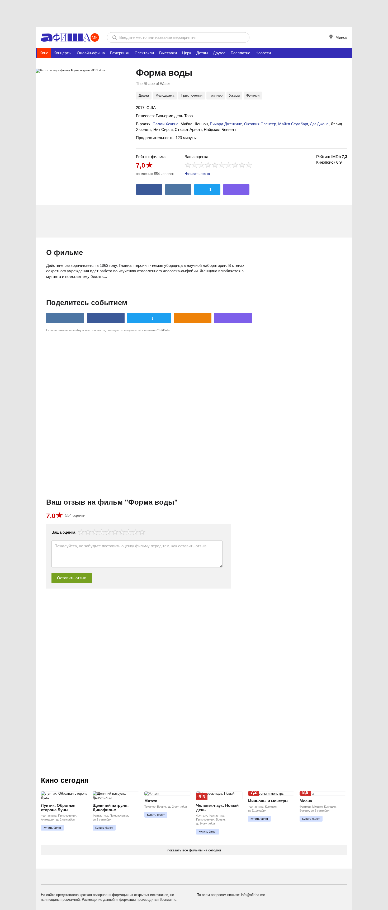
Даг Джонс (319, 124)
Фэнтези (252, 95)
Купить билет (52, 827)
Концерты (63, 53)
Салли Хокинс (165, 124)
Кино (44, 53)
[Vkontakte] (178, 189)
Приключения (191, 95)
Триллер (216, 95)
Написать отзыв (197, 174)
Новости (263, 53)
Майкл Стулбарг (293, 124)
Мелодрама (164, 95)
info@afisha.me (253, 895)
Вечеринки (119, 53)
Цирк (186, 53)
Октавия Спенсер (260, 124)
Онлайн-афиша (91, 53)
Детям (202, 53)
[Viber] (236, 189)
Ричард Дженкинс (226, 124)
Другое (219, 53)
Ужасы (234, 95)
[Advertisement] (194, 13)
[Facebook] (149, 189)
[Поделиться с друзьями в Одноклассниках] (193, 318)
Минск (340, 37)
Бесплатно (240, 53)
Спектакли (144, 53)
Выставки (168, 53)
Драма (144, 95)
